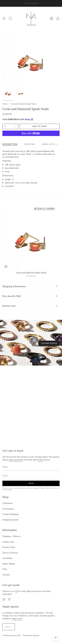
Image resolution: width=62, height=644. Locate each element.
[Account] (51, 18)
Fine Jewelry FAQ (11, 296)
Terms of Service (10, 552)
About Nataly (8, 563)
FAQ (4, 569)
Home (4, 104)
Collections (7, 503)
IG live (40, 459)
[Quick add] (6, 266)
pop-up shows (16, 459)
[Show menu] (4, 18)
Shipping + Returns (11, 536)
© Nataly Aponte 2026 (11, 635)
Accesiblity (7, 558)
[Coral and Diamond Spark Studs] (31, 241)
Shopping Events (10, 519)
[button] (10, 18)
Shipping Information (14, 286)
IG (16, 591)
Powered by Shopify (31, 635)
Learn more (17, 618)
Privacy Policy (45, 488)
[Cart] (58, 18)
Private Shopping (10, 514)
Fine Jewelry (8, 508)
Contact (6, 574)
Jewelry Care (9, 305)
